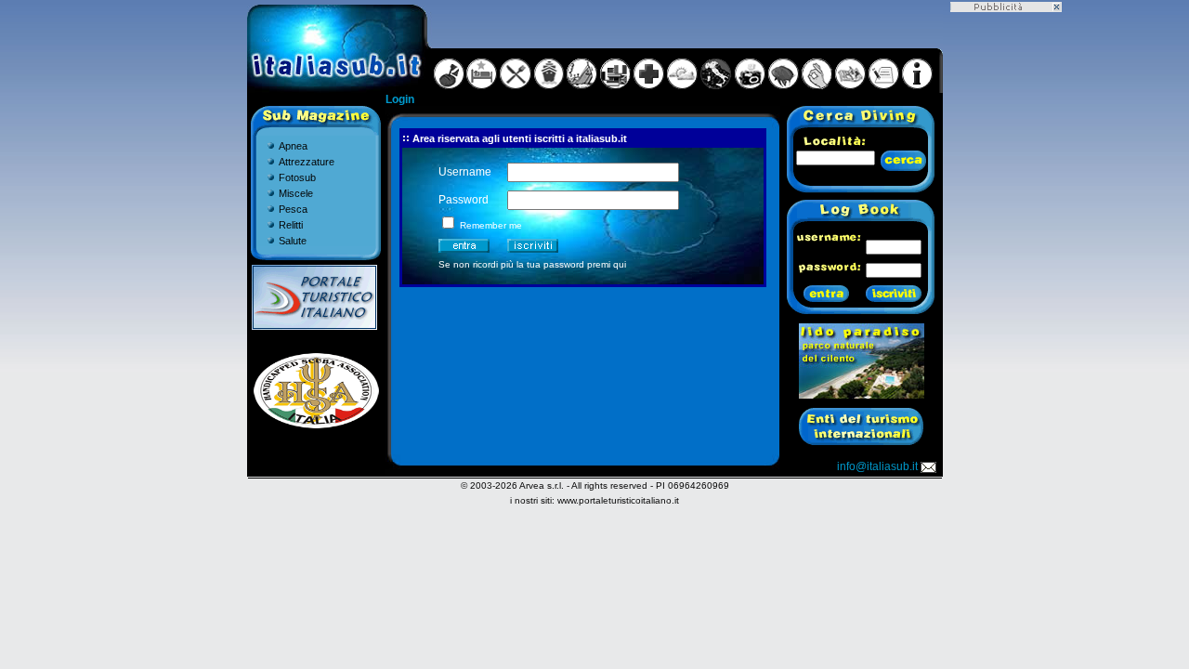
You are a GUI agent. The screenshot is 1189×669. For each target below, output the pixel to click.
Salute (293, 240)
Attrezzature (306, 161)
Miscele (296, 193)
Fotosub (297, 177)
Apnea (293, 145)
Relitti (291, 224)
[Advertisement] (1006, 291)
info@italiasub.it (877, 466)
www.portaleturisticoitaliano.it (618, 500)
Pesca (293, 209)
